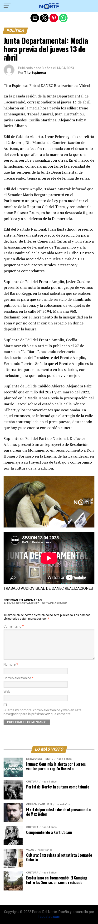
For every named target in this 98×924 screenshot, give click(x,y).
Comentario (14, 626)
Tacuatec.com (49, 917)
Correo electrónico (19, 678)
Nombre (11, 664)
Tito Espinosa (35, 72)
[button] (7, 6)
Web (7, 691)
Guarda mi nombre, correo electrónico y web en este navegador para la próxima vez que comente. (43, 712)
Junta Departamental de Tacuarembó (36, 603)
